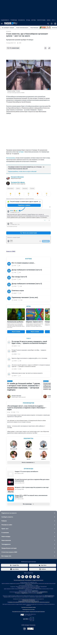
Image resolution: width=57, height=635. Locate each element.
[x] (34, 576)
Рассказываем (10, 158)
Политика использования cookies (28, 607)
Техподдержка (6, 544)
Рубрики (4, 521)
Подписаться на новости (8, 513)
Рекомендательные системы (28, 609)
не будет (21, 152)
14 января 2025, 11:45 (11, 42)
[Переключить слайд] (49, 314)
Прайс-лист (5, 528)
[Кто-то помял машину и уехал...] (9, 264)
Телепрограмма (41, 20)
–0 (49, 220)
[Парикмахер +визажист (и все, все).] (9, 299)
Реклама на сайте (6, 524)
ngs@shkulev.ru (35, 590)
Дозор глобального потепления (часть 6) (27, 270)
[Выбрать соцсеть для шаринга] (49, 48)
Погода (28, 20)
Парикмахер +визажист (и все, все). (25, 297)
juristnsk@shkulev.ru (43, 591)
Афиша (48, 20)
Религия (32, 188)
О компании (5, 532)
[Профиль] (55, 23)
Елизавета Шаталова (17, 177)
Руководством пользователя (28, 600)
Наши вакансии (6, 540)
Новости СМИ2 (10, 251)
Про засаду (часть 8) (19, 277)
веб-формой (39, 593)
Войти (11, 241)
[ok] (26, 576)
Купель (18, 188)
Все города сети (6, 556)
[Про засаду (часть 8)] (9, 278)
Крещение (25, 188)
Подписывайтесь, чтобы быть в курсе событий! (22, 171)
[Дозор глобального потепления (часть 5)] (9, 285)
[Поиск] (48, 23)
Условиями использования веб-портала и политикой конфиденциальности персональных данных (28, 602)
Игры (28, 306)
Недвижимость (5, 20)
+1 (44, 220)
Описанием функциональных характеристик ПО (28, 601)
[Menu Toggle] (2, 23)
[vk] (22, 576)
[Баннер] (45, 27)
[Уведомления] (51, 23)
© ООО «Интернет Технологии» (28, 625)
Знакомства (21, 20)
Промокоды (14, 20)
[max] (30, 576)
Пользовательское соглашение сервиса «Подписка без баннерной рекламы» (28, 611)
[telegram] (18, 576)
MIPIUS (11, 210)
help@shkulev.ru (24, 593)
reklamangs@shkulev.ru (49, 595)
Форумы (33, 20)
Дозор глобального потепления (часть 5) (27, 284)
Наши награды (5, 536)
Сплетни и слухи (18, 290)
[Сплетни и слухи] (9, 292)
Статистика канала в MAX (9, 552)
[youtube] (38, 576)
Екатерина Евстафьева (18, 182)
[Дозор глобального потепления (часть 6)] (9, 271)
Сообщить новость (7, 517)
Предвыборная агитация (9, 548)
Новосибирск (10, 188)
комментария (14, 48)
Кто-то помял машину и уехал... (23, 263)
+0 (44, 229)
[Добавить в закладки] (45, 48)
